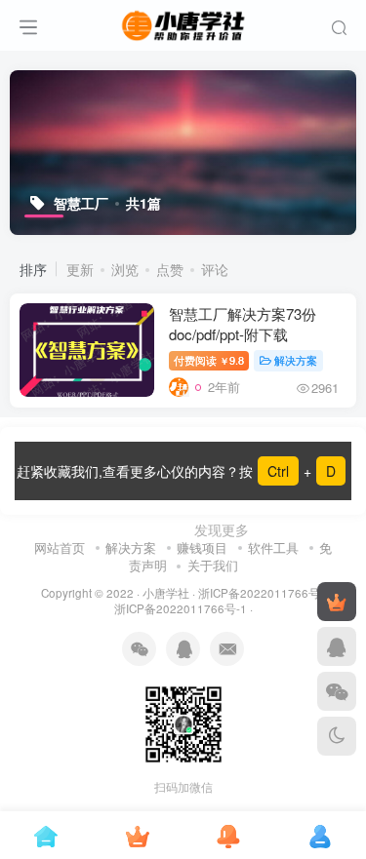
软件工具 (273, 547)
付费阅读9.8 (209, 360)
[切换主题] (336, 736)
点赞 (169, 269)
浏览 (125, 269)
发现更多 (219, 529)
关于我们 (212, 565)
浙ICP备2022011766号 (259, 593)
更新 (80, 269)
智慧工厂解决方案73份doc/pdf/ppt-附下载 (242, 323)
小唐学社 (165, 593)
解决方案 (295, 360)
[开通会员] (336, 601)
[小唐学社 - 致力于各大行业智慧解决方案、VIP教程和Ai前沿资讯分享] (183, 22)
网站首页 (59, 547)
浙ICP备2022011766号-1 (180, 608)
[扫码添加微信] (336, 691)
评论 (214, 269)
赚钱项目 (202, 547)
